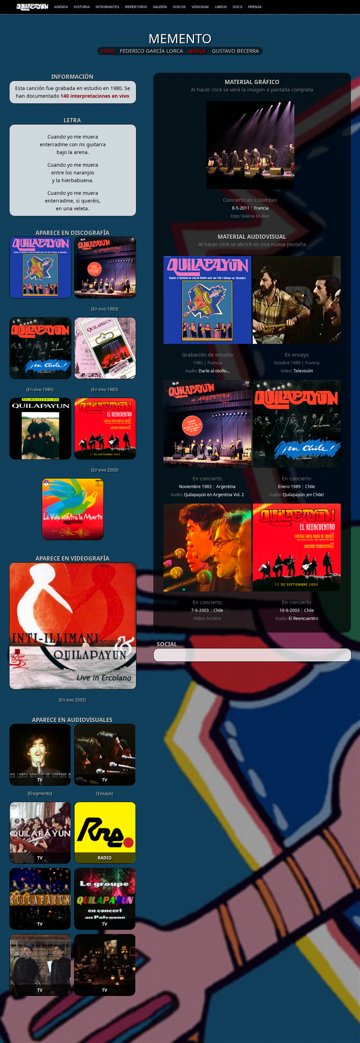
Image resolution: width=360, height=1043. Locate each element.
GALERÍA (160, 7)
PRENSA (255, 7)
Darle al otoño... (214, 371)
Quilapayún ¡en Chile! (303, 495)
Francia (261, 208)
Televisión (303, 371)
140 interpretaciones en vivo (94, 95)
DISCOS (179, 7)
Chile (310, 486)
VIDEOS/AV (200, 7)
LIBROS (221, 7)
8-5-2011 (241, 208)
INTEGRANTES (107, 7)
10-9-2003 (290, 610)
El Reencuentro (303, 618)
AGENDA (61, 7)
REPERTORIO (136, 7)
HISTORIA (82, 7)
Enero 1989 (290, 486)
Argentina (226, 486)
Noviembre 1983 (196, 486)
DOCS (237, 7)
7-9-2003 (200, 610)
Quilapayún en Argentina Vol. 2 (214, 495)
